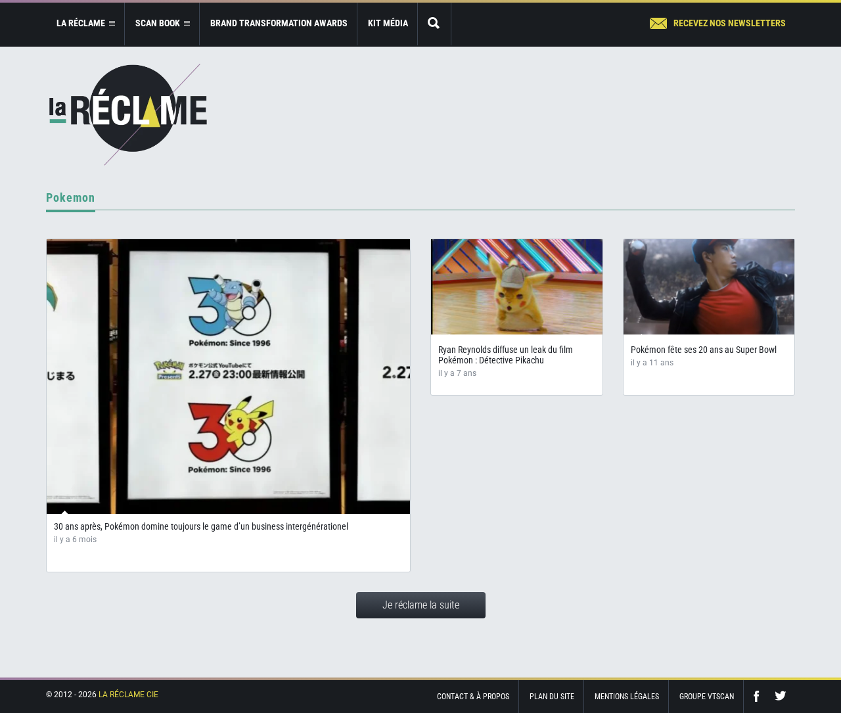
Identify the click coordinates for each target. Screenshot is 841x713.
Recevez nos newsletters (729, 23)
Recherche (434, 24)
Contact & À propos (473, 696)
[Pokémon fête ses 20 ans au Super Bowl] (709, 286)
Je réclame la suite (420, 605)
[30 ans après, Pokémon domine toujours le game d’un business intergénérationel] (228, 376)
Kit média (388, 23)
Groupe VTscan (706, 696)
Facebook (759, 696)
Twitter (780, 696)
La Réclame (128, 115)
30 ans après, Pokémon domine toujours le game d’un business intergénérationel (201, 526)
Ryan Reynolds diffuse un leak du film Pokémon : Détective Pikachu (505, 354)
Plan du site (552, 696)
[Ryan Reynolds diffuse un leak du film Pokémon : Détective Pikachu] (516, 286)
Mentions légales (627, 696)
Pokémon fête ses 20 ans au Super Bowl (704, 349)
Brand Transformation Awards (279, 23)
